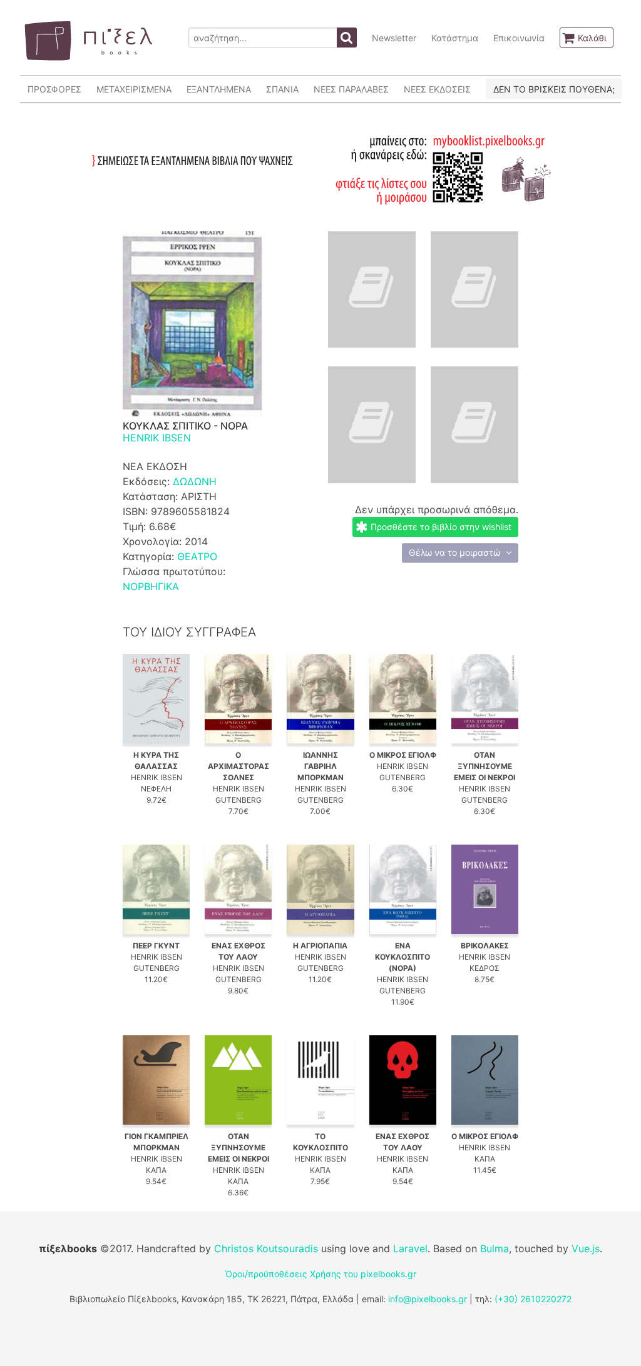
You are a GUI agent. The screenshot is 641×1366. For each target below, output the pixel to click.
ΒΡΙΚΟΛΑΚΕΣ (485, 945)
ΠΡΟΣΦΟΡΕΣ (54, 89)
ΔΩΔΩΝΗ (195, 481)
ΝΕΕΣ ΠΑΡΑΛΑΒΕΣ (351, 89)
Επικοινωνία (519, 38)
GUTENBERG (238, 800)
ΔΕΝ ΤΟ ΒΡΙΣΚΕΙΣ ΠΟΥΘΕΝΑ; (554, 89)
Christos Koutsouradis (266, 1248)
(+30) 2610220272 (533, 1298)
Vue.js (586, 1248)
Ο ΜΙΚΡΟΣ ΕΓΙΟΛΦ (402, 755)
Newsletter (394, 38)
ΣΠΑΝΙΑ (282, 89)
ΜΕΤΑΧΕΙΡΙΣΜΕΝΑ (134, 89)
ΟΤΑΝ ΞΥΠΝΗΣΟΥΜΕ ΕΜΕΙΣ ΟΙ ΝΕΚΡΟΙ (484, 766)
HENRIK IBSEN (157, 437)
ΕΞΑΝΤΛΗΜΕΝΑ (219, 89)
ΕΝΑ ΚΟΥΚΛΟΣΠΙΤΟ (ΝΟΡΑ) (402, 957)
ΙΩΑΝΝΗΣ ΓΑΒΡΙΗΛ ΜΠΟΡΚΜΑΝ (320, 766)
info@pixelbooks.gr (427, 1298)
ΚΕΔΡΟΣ (484, 968)
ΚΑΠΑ (156, 1170)
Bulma (494, 1248)
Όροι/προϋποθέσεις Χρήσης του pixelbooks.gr (320, 1273)
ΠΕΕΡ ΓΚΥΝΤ (156, 945)
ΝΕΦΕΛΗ (156, 788)
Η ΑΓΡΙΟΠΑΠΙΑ (320, 945)
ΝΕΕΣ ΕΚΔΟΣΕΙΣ (437, 89)
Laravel (410, 1248)
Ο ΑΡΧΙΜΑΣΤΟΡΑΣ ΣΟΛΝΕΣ (238, 766)
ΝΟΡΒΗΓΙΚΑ (151, 586)
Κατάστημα (454, 38)
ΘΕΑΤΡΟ (197, 556)
